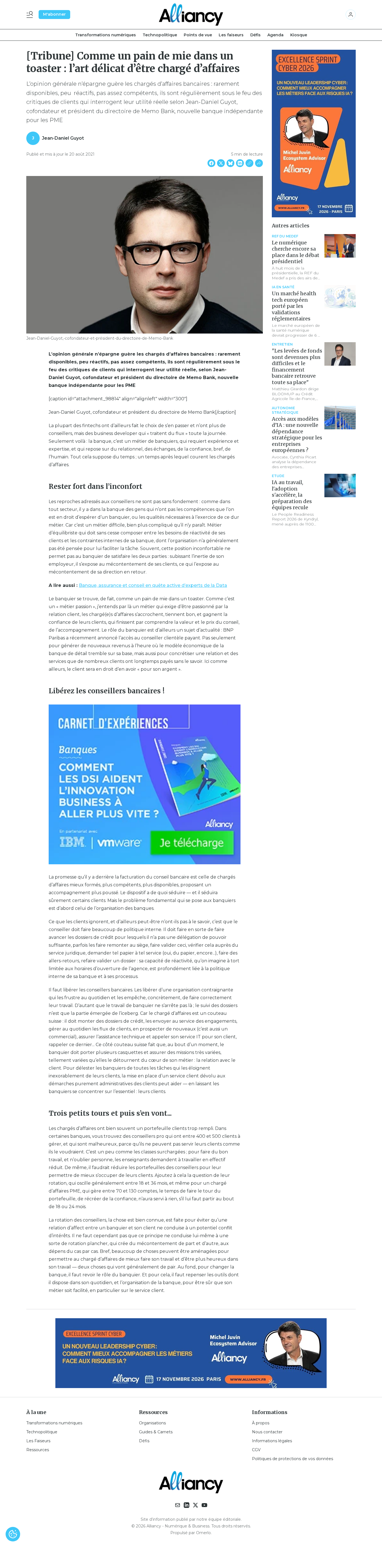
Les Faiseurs (38, 1440)
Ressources (37, 1449)
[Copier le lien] (249, 163)
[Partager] (259, 163)
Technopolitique (160, 34)
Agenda (275, 34)
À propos (260, 1422)
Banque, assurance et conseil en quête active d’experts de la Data (153, 585)
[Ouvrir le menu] (30, 14)
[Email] (177, 1505)
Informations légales (272, 1440)
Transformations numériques (105, 34)
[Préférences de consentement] (13, 1534)
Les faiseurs (231, 34)
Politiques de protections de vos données (292, 1458)
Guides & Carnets (156, 1431)
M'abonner (54, 14)
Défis (255, 34)
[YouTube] (204, 1505)
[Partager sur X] (221, 163)
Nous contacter (267, 1431)
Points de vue (198, 34)
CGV (256, 1449)
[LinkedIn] (186, 1505)
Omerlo (203, 1532)
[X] (195, 1505)
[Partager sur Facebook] (211, 163)
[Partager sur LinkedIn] (240, 163)
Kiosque (298, 34)
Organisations (152, 1422)
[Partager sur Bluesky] (230, 163)
